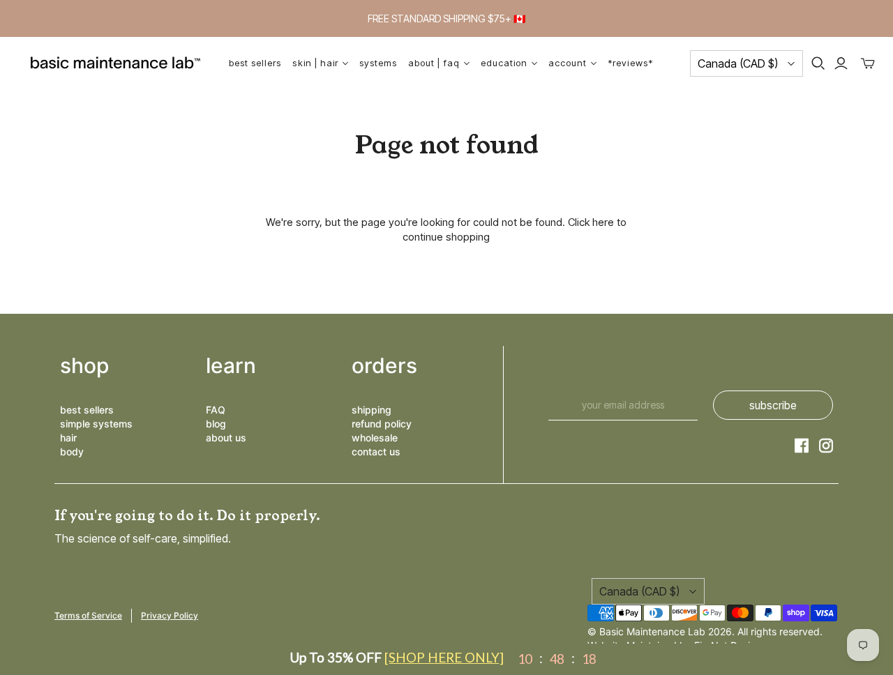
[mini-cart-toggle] (868, 63)
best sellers (87, 410)
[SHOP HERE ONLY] (444, 657)
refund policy (382, 424)
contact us (376, 451)
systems (378, 62)
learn (231, 365)
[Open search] (818, 63)
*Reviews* (630, 62)
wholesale (375, 437)
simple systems (96, 424)
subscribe (773, 405)
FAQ (215, 410)
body (72, 451)
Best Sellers (255, 62)
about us (226, 437)
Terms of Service (88, 615)
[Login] (841, 63)
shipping (371, 410)
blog (216, 424)
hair (68, 437)
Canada (738, 63)
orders (384, 365)
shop (85, 365)
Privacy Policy (169, 615)
